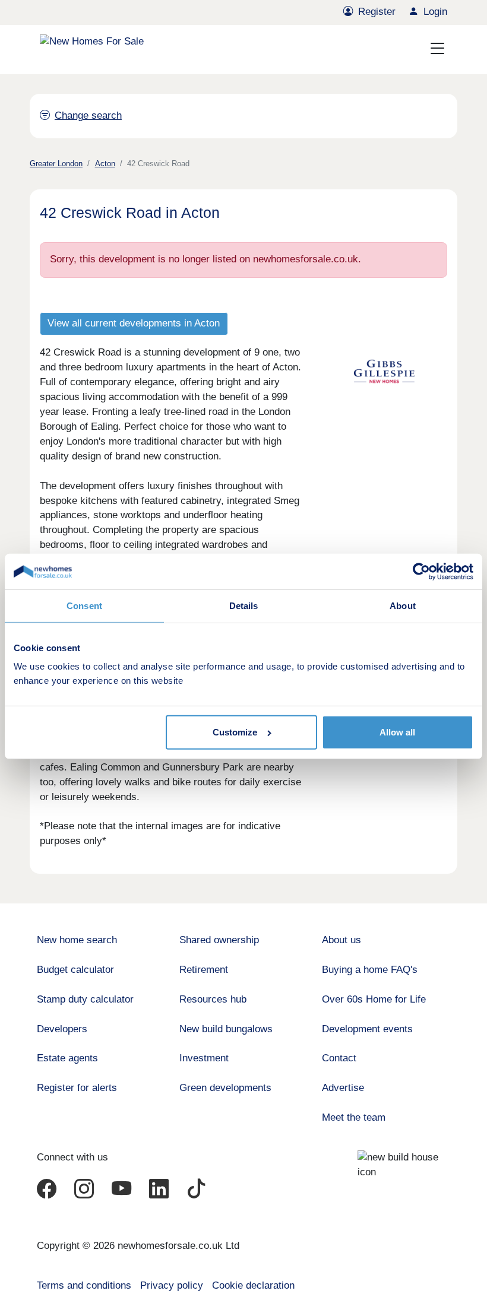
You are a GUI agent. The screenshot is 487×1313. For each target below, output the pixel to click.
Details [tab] (243, 606)
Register (377, 11)
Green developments (225, 1087)
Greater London (56, 163)
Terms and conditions (84, 1285)
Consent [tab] (84, 606)
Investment (204, 1058)
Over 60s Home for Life (374, 999)
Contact (339, 1058)
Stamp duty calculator (85, 999)
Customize (235, 732)
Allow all (397, 732)
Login (435, 11)
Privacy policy (171, 1285)
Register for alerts (77, 1087)
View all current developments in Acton (134, 323)
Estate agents (67, 1058)
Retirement (203, 969)
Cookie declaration (253, 1285)
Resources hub (212, 999)
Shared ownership (219, 940)
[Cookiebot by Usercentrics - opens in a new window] (421, 572)
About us (341, 940)
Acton (105, 163)
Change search (88, 115)
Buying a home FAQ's (370, 969)
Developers (62, 1029)
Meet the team (353, 1117)
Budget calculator (75, 969)
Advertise (343, 1087)
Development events (367, 1029)
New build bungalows (226, 1029)
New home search (77, 940)
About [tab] (403, 606)
